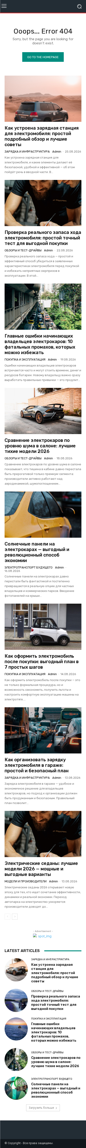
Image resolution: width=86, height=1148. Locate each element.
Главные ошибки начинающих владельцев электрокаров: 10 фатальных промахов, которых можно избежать (40, 344)
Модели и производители (26, 881)
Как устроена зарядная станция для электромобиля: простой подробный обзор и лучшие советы (42, 136)
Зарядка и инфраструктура (27, 151)
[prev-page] (7, 917)
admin (56, 151)
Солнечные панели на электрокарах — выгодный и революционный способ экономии (37, 552)
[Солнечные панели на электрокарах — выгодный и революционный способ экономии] (43, 515)
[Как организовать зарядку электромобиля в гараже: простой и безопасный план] (43, 730)
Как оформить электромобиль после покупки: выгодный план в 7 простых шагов (42, 661)
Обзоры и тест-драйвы (23, 250)
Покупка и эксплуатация (25, 359)
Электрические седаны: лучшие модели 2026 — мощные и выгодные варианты (41, 869)
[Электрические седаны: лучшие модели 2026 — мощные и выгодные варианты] (43, 834)
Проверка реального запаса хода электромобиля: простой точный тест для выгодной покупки (43, 238)
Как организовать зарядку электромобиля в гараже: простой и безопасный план (37, 765)
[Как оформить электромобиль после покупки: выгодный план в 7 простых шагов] (43, 627)
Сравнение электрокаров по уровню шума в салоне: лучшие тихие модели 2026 (40, 446)
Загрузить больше (41, 1108)
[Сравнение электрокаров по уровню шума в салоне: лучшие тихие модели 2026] (43, 411)
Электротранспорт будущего (29, 567)
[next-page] (15, 917)
